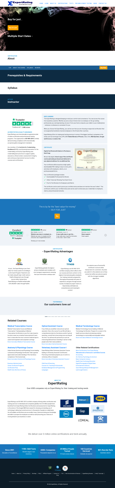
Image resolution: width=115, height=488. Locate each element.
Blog (57, 475)
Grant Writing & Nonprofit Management (87, 367)
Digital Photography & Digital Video (86, 363)
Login (46, 3)
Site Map (34, 473)
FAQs (39, 473)
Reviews (37, 67)
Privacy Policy (26, 473)
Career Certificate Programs (16, 365)
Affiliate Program (47, 473)
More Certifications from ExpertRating (87, 350)
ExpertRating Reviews (87, 473)
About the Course (19, 67)
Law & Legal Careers (82, 370)
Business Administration (15, 363)
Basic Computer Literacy (83, 359)
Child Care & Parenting (48, 363)
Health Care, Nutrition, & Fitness (17, 370)
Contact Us (102, 3)
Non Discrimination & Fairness (72, 473)
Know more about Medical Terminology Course (89, 337)
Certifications (62, 3)
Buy (57, 216)
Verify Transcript (99, 473)
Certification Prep (13, 367)
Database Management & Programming (53, 367)
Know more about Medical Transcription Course (21, 342)
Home (41, 3)
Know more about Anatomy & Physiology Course (21, 359)
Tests (71, 3)
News (95, 3)
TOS (62, 473)
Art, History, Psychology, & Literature (86, 357)
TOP (10, 67)
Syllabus (30, 67)
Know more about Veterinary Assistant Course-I (55, 359)
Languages (45, 370)
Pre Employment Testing (83, 3)
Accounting (79, 354)
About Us (53, 3)
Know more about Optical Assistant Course (54, 344)
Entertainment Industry (82, 365)
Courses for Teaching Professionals (52, 365)
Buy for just (13, 28)
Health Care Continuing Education (85, 361)
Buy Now (103, 68)
